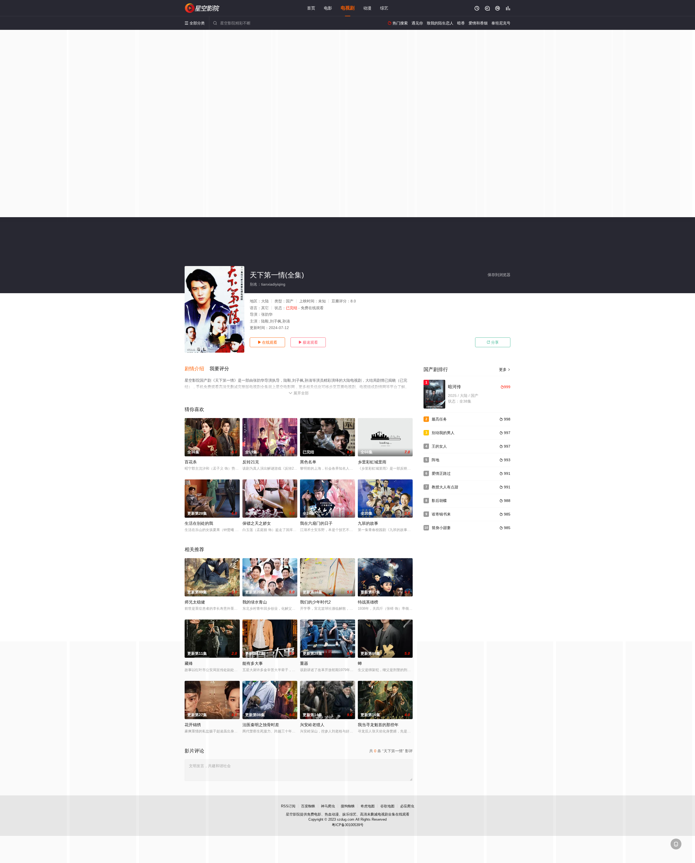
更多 (504, 369)
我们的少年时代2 (315, 602)
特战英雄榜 (368, 602)
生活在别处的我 (199, 523)
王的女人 (439, 446)
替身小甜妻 (441, 528)
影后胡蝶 (439, 500)
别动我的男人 (443, 433)
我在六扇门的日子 (316, 523)
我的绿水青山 (254, 602)
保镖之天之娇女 (256, 523)
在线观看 (267, 342)
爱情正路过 (441, 473)
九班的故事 (368, 523)
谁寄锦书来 (441, 514)
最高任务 (439, 419)
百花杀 (191, 462)
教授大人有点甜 (445, 487)
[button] (197, 369)
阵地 (435, 460)
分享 (493, 342)
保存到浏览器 (499, 275)
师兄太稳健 (195, 602)
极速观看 (308, 342)
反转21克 (250, 462)
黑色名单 (308, 462)
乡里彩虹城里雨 (372, 462)
